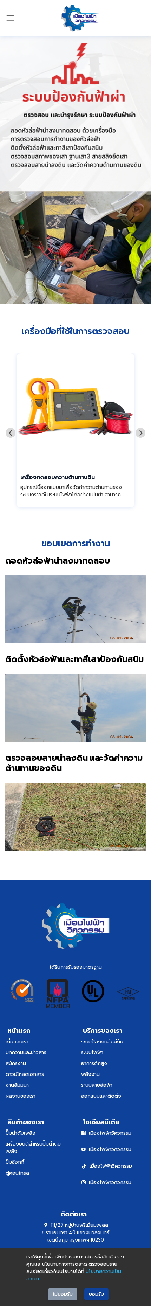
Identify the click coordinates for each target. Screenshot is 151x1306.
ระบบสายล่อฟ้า (96, 1085)
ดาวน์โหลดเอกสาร (25, 1074)
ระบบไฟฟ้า (92, 1052)
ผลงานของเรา (20, 1095)
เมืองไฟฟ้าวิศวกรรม (110, 1132)
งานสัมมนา (17, 1085)
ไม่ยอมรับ (63, 1294)
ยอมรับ (96, 1294)
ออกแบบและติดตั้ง (101, 1095)
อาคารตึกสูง (94, 1063)
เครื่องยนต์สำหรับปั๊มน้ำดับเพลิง (33, 1147)
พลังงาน (90, 1074)
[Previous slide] (10, 433)
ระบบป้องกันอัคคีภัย (102, 1041)
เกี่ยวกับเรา (17, 1041)
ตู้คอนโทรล (17, 1172)
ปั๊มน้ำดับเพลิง (20, 1132)
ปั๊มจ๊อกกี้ (15, 1162)
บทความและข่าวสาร (26, 1052)
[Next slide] (140, 433)
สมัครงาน (16, 1063)
